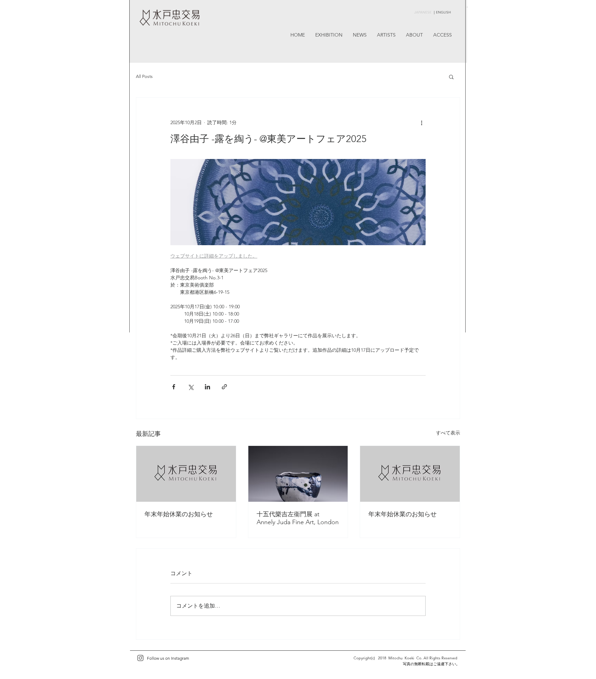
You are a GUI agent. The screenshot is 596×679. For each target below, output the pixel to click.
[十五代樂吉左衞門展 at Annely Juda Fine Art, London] (298, 474)
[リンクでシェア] (224, 386)
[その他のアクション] (421, 122)
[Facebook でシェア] (173, 386)
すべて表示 (448, 433)
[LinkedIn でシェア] (207, 386)
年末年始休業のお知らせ (179, 514)
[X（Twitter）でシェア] (190, 386)
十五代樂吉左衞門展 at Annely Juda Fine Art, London (298, 518)
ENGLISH (443, 12)
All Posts (144, 76)
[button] (451, 76)
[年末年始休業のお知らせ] (186, 474)
